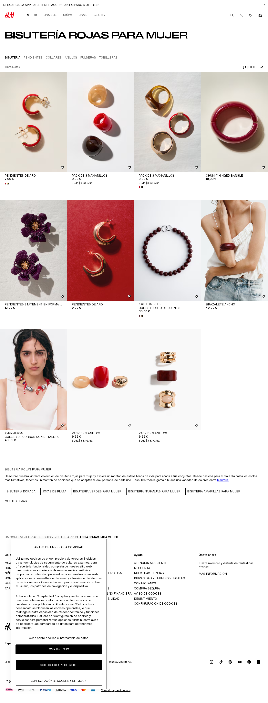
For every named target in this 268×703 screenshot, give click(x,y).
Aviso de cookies (147, 593)
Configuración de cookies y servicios (59, 681)
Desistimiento (145, 598)
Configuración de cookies (155, 603)
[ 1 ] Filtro (251, 67)
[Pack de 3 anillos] (100, 379)
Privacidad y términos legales (159, 578)
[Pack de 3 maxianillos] (100, 122)
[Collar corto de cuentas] (167, 250)
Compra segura (147, 588)
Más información (213, 573)
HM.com (11, 537)
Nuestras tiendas (149, 573)
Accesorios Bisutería (51, 537)
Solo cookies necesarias (58, 665)
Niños (67, 15)
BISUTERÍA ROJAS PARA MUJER (95, 537)
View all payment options (115, 690)
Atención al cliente (150, 563)
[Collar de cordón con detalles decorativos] (33, 379)
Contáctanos (145, 583)
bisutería (223, 480)
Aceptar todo (58, 649)
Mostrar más (16, 501)
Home (82, 15)
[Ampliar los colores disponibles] (7, 183)
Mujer (32, 15)
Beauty (99, 15)
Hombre (50, 15)
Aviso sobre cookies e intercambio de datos (58, 638)
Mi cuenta (142, 568)
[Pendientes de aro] (33, 122)
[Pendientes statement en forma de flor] (33, 250)
